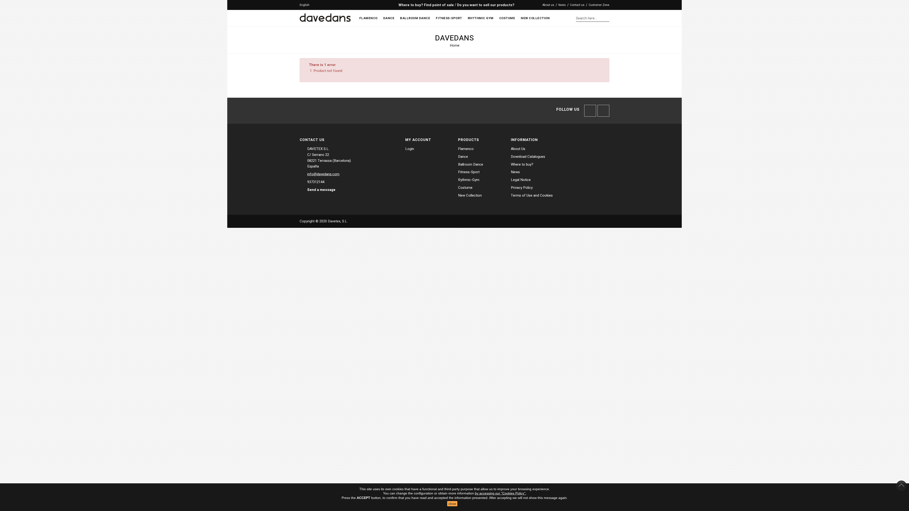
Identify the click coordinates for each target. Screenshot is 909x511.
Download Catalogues (528, 156)
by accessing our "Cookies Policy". (500, 493)
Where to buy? (522, 164)
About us (548, 5)
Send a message (321, 189)
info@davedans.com (323, 174)
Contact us (577, 5)
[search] (608, 18)
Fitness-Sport (469, 172)
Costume (465, 187)
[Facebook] (590, 111)
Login (409, 148)
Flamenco (466, 148)
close (452, 504)
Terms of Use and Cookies (532, 195)
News (562, 5)
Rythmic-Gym (468, 179)
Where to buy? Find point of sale (425, 5)
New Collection (470, 195)
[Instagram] (603, 111)
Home (454, 45)
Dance (463, 156)
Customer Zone (599, 5)
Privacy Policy (522, 187)
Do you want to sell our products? (485, 5)
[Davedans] (325, 16)
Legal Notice (521, 179)
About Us (518, 148)
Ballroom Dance (470, 164)
